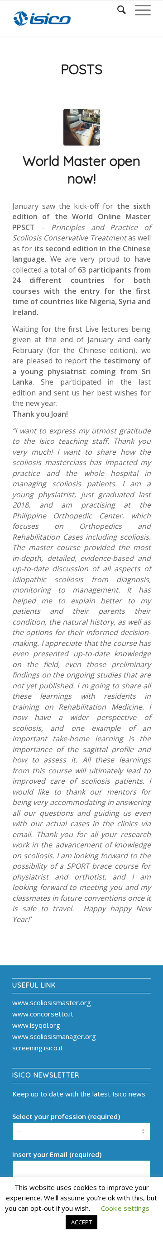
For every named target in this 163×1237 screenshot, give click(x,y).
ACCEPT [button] (81, 1222)
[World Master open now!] (81, 127)
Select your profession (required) (66, 1116)
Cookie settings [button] (125, 1208)
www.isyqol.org (36, 1025)
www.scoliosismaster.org (51, 1002)
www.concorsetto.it (42, 1013)
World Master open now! (81, 169)
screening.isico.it (37, 1047)
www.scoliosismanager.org (54, 1036)
